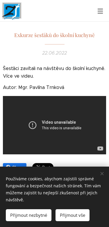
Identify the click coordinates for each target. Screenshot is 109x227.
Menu (100, 11)
